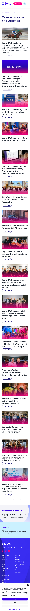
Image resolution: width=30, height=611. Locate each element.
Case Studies (5, 568)
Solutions (4, 559)
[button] (27, 585)
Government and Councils (19, 564)
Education (18, 572)
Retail (16, 557)
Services (4, 557)
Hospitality (18, 559)
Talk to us (18, 3)
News (3, 566)
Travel (16, 567)
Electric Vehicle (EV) (20, 562)
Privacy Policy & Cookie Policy (14, 609)
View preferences (15, 606)
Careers (4, 570)
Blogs (3, 564)
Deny (15, 602)
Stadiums (17, 569)
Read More (7, 55)
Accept (15, 599)
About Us (4, 562)
